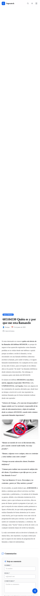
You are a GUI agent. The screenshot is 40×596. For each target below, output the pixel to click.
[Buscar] (28, 3)
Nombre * (7, 565)
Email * (7, 573)
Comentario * (9, 581)
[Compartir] (34, 590)
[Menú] (36, 3)
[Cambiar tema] (32, 3)
